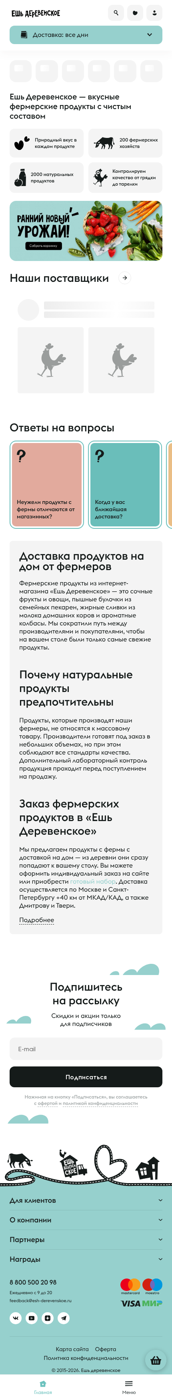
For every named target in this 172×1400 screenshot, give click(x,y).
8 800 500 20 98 (33, 1282)
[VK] (16, 1318)
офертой (48, 1103)
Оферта (105, 1349)
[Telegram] (64, 1318)
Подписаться (86, 1076)
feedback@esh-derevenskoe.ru (41, 1301)
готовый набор (93, 881)
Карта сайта (72, 1349)
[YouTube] (32, 1318)
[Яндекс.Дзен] (48, 1318)
